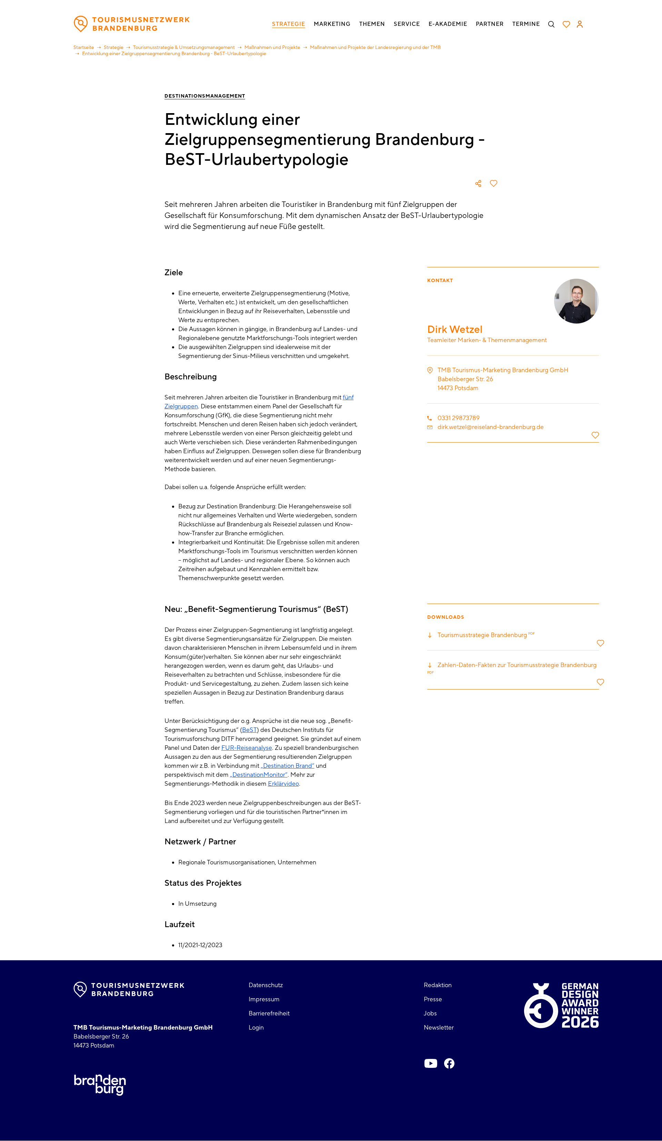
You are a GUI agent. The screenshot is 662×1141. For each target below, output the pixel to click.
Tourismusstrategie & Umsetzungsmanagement (184, 47)
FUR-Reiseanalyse (246, 748)
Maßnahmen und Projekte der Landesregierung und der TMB (375, 47)
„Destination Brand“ (287, 766)
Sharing (478, 183)
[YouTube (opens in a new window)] (431, 1063)
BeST (249, 730)
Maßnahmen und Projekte (272, 47)
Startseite (83, 47)
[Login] (580, 24)
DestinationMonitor (258, 775)
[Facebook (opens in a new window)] (449, 1063)
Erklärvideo (283, 784)
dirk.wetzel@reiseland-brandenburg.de (491, 427)
